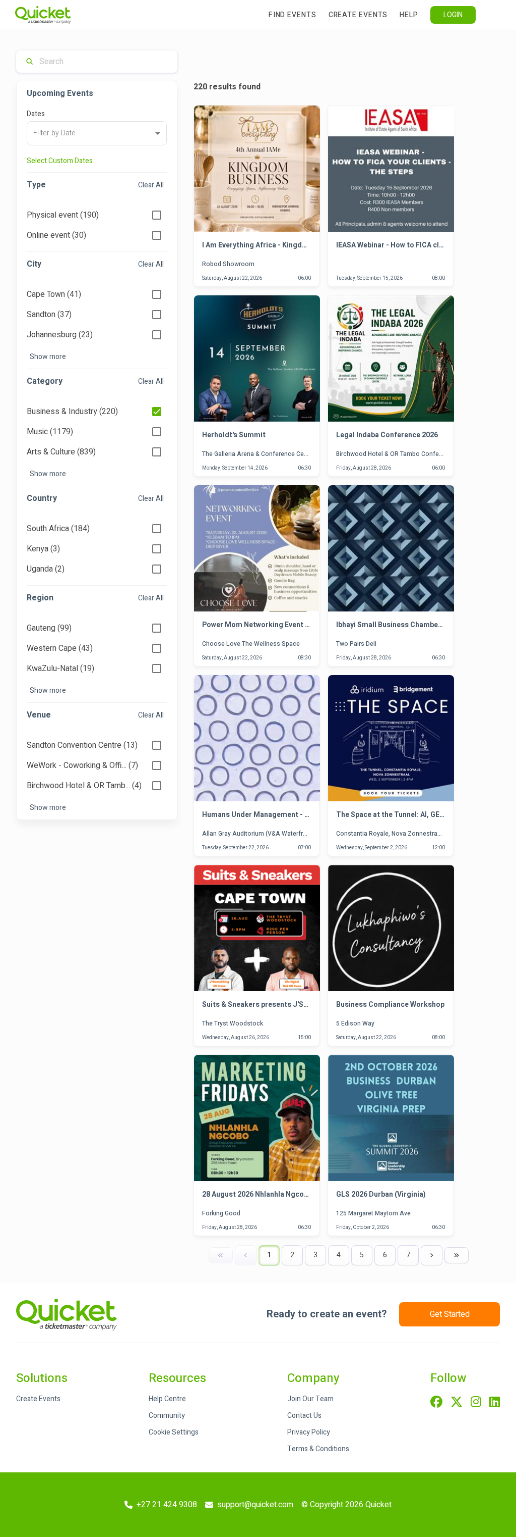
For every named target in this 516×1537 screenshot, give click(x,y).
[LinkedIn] (494, 1403)
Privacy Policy (308, 1432)
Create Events (358, 15)
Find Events (292, 15)
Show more (48, 356)
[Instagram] (476, 1403)
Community (167, 1415)
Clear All (151, 185)
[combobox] (97, 133)
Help (409, 15)
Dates (36, 114)
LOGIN (453, 15)
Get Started (450, 1314)
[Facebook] (436, 1403)
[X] (456, 1403)
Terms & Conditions (318, 1449)
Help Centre (167, 1399)
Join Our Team (310, 1399)
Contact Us (304, 1415)
